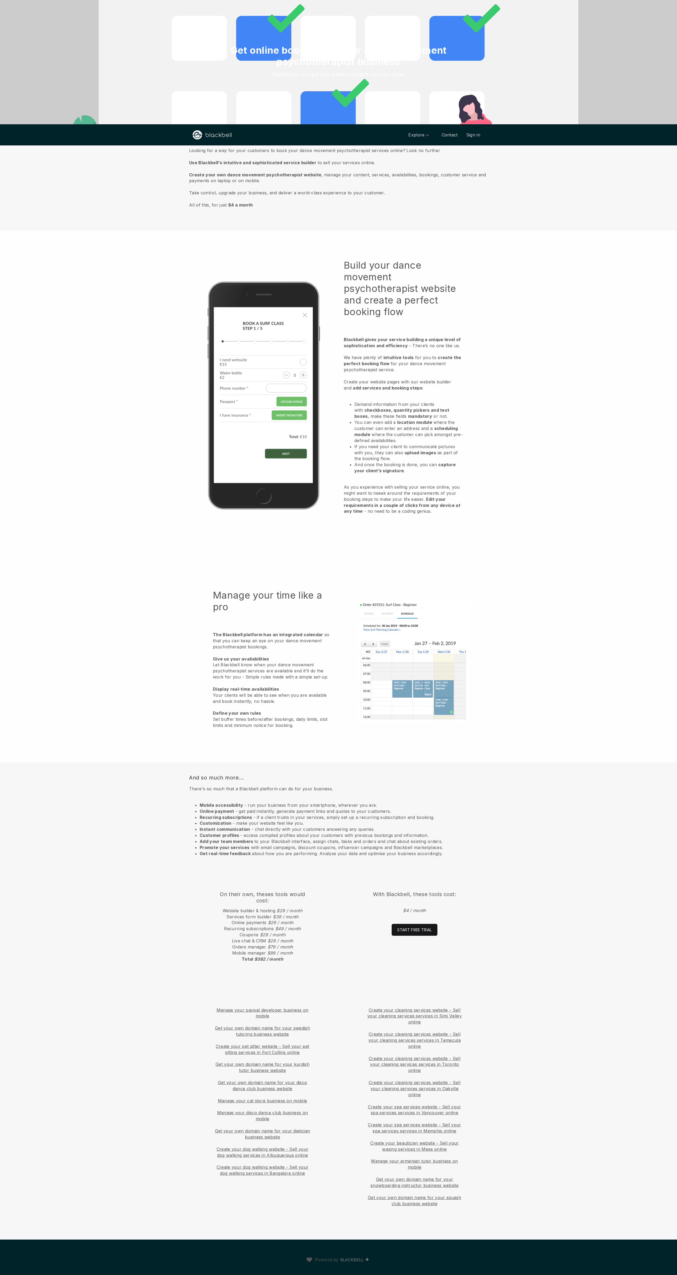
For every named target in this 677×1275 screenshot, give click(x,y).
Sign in (473, 134)
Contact (450, 134)
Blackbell (352, 1260)
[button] (338, 177)
